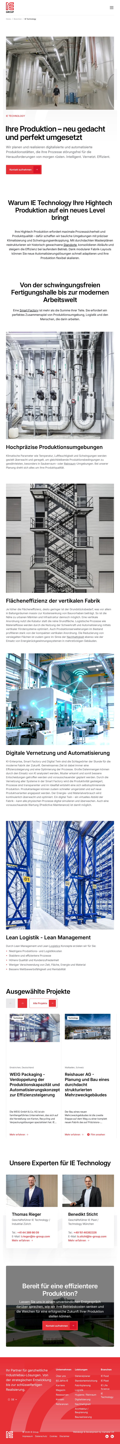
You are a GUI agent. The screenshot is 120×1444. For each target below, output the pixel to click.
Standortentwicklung (86, 1380)
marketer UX (108, 1431)
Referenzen (62, 1404)
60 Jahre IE (62, 1380)
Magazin (60, 1390)
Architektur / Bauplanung (81, 1410)
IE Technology (107, 1395)
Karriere (60, 1385)
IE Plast (105, 1380)
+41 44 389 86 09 (28, 1232)
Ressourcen (62, 1394)
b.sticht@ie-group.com (91, 1236)
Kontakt (60, 1399)
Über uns (61, 1376)
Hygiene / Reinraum (85, 1394)
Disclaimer (64, 1436)
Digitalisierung (82, 1399)
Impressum (27, 1436)
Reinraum (70, 463)
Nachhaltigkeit (75, 637)
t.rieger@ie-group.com (35, 1236)
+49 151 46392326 (85, 1232)
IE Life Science (105, 1387)
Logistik (79, 1390)
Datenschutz (41, 1436)
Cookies (53, 1436)
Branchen (18, 19)
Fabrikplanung (83, 1385)
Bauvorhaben (75, 613)
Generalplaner (82, 1376)
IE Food (105, 1376)
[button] (111, 7)
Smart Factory (29, 310)
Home (8, 19)
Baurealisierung (83, 1417)
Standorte (70, 245)
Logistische (82, 621)
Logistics (54, 946)
